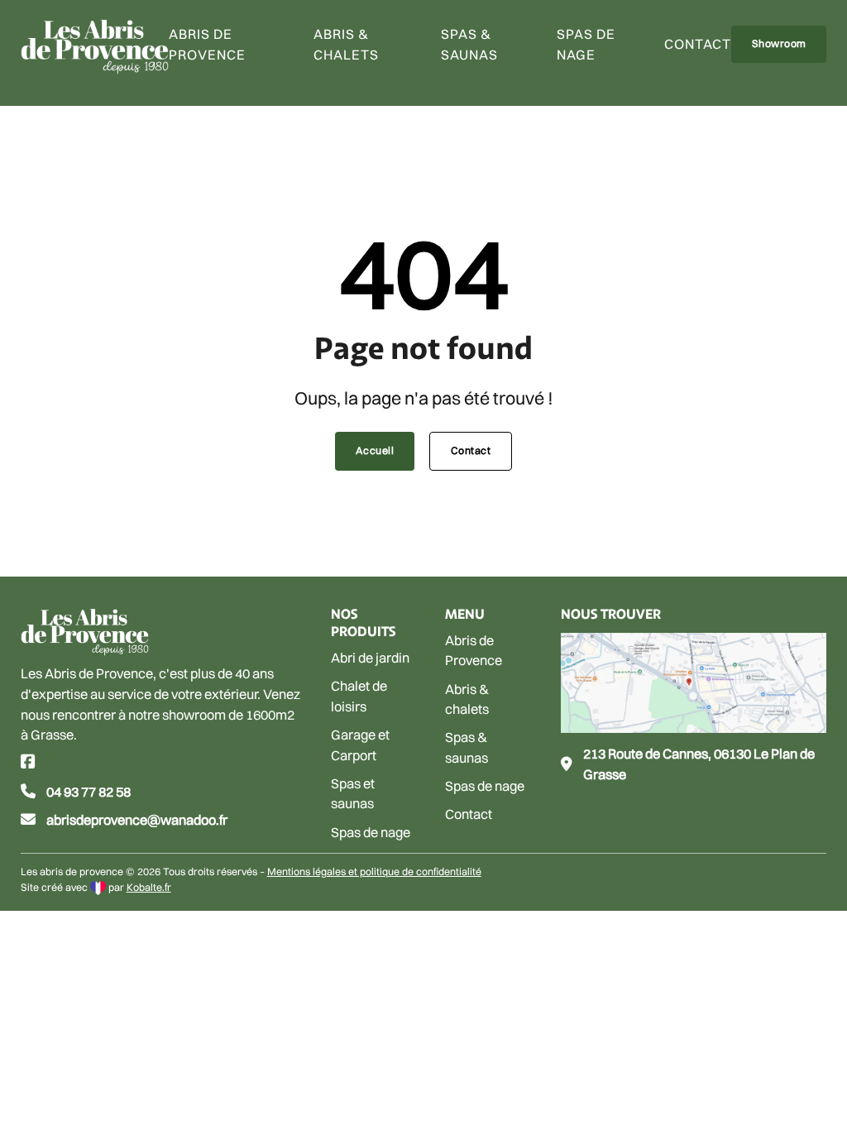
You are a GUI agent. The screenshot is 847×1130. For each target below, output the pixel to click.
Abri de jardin (370, 657)
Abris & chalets (346, 44)
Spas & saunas (469, 44)
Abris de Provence (473, 650)
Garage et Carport (360, 745)
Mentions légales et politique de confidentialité (374, 871)
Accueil (375, 450)
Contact (697, 44)
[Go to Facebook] (28, 763)
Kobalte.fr (149, 887)
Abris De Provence (207, 44)
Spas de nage (586, 44)
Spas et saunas (353, 793)
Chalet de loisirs (359, 696)
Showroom (779, 43)
